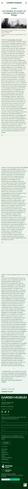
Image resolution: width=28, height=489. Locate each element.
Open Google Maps (8, 406)
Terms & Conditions (6, 457)
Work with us (5, 454)
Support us (4, 452)
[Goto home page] (14, 3)
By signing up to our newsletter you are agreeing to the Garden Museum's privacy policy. (12, 437)
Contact (3, 456)
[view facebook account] (8, 412)
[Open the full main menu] (25, 3)
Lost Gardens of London (14, 40)
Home (2, 32)
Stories (7, 32)
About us (3, 450)
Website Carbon (14, 479)
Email (3, 430)
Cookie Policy (5, 459)
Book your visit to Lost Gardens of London (11, 380)
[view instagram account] (2, 412)
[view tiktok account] (5, 412)
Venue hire (4, 449)
